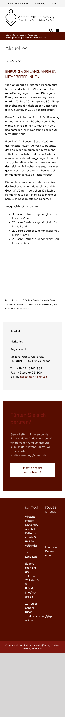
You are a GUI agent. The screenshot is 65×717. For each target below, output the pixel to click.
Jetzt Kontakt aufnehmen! (32, 470)
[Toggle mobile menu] (58, 30)
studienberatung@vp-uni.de (28, 455)
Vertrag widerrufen (33, 648)
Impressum (52, 547)
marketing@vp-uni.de (33, 377)
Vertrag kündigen (51, 645)
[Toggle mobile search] (51, 30)
